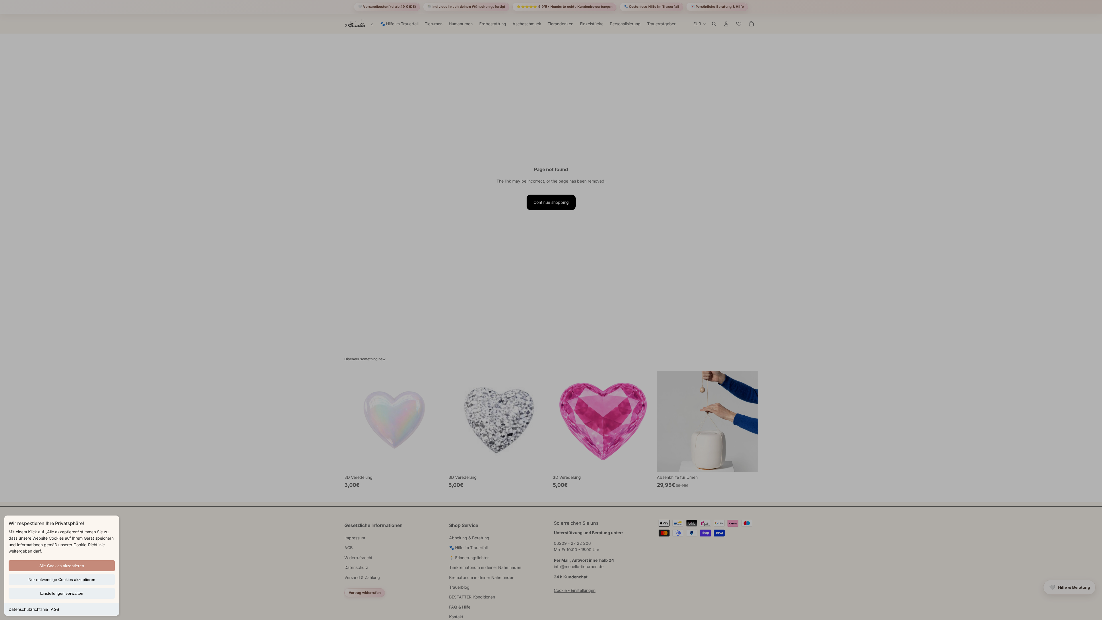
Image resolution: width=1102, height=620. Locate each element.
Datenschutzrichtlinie (28, 609)
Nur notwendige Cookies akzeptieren (61, 579)
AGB (55, 609)
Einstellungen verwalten (61, 593)
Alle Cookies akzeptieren (61, 565)
